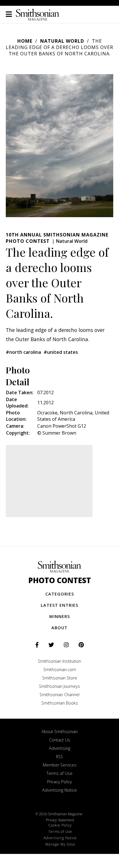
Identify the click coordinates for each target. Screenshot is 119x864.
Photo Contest (59, 580)
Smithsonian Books (59, 703)
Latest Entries (59, 605)
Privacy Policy (59, 781)
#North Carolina (23, 352)
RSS (59, 756)
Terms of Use (59, 773)
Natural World (62, 41)
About (59, 627)
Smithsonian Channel (59, 694)
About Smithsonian (60, 731)
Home (24, 41)
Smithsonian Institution (59, 661)
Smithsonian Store (59, 678)
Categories (59, 594)
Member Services (60, 765)
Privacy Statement (60, 820)
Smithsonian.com (59, 669)
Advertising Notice (59, 790)
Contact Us (59, 740)
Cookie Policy (60, 825)
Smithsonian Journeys (59, 686)
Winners (59, 616)
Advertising (59, 748)
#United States (61, 352)
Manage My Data (60, 844)
